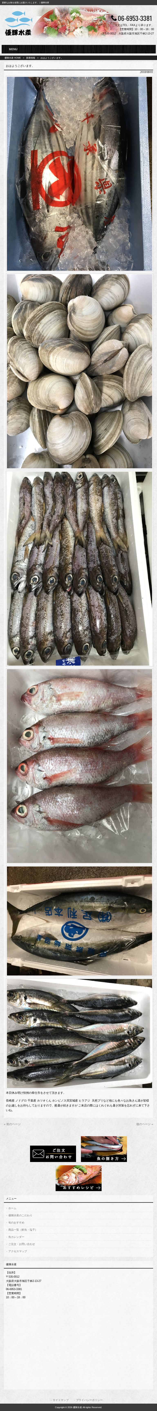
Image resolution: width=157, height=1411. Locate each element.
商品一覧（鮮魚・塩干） (23, 1229)
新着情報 (30, 58)
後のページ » (144, 1124)
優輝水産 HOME (12, 58)
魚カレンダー (16, 1236)
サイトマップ (61, 1400)
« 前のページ (12, 1124)
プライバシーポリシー (89, 1400)
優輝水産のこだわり (20, 1215)
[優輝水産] (18, 36)
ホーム (12, 1208)
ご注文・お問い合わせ (21, 1244)
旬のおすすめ (16, 1222)
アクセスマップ (17, 1251)
